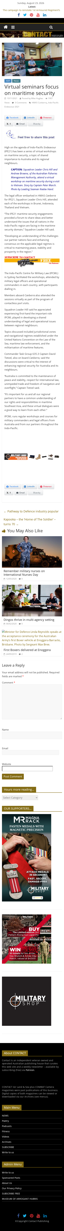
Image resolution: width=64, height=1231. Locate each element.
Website (6, 764)
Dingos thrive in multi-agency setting (29, 620)
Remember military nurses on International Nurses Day (24, 573)
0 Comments (21, 102)
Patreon (30, 1070)
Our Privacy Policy (11, 1188)
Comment (8, 682)
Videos (5, 1136)
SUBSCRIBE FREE (11, 1193)
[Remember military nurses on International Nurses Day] (32, 538)
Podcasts (7, 1126)
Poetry (5, 1120)
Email (5, 748)
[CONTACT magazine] (5, 27)
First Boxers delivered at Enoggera (27, 650)
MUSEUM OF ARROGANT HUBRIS (20, 1198)
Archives (6, 1141)
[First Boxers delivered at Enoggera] (32, 632)
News (16, 80)
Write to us (8, 1152)
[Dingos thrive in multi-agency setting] (32, 587)
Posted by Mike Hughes (32, 98)
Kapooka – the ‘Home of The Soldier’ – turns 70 (30, 521)
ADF (8, 80)
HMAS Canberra (39, 102)
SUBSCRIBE (8, 1147)
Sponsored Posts (11, 1177)
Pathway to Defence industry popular (31, 511)
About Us (7, 1183)
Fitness (6, 1131)
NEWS (5, 1115)
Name (5, 729)
